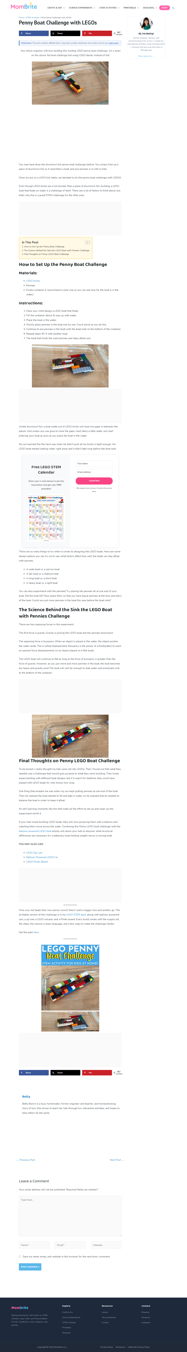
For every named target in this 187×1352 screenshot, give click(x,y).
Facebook (146, 1317)
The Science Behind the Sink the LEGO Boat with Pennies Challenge (56, 250)
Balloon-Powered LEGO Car (42, 857)
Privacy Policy (106, 1347)
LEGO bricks (33, 280)
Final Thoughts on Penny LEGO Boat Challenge (46, 254)
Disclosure (120, 1347)
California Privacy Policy (139, 1347)
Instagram (146, 1322)
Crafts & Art (67, 1312)
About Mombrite (109, 1317)
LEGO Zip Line (34, 852)
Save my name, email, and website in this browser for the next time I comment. (66, 1256)
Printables (66, 1327)
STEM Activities (32, 17)
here (36, 932)
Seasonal (66, 1332)
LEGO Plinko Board (37, 861)
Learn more (114, 43)
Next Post (117, 1160)
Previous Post (25, 1160)
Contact (105, 1322)
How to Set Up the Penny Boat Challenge (44, 246)
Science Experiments (71, 1317)
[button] (173, 8)
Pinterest (145, 1312)
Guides (105, 1312)
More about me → (146, 56)
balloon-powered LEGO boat (35, 831)
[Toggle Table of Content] (86, 242)
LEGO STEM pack (76, 914)
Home (21, 17)
